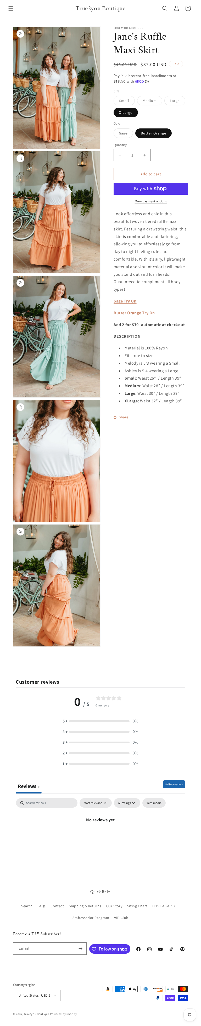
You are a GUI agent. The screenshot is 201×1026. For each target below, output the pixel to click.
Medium (152, 101)
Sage (126, 134)
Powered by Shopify (63, 1014)
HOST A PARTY (164, 906)
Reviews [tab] (29, 786)
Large (177, 101)
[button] (11, 8)
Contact (57, 906)
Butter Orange (153, 133)
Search (27, 906)
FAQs (41, 906)
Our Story (114, 906)
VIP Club (121, 917)
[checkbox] (154, 803)
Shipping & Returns (85, 906)
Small (127, 101)
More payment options (151, 201)
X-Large (125, 112)
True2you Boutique (37, 1014)
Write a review (174, 784)
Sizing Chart (137, 906)
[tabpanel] (100, 837)
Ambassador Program (90, 917)
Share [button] (124, 417)
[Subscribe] (80, 948)
